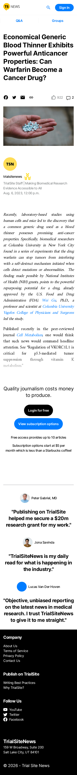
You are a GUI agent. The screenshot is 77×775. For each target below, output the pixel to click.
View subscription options (38, 424)
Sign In (64, 8)
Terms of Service (15, 651)
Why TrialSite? (13, 688)
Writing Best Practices (19, 683)
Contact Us (11, 661)
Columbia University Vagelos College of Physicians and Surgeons (38, 309)
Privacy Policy (13, 656)
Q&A (19, 21)
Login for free (38, 410)
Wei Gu (49, 300)
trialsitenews (12, 176)
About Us (10, 646)
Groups (57, 21)
